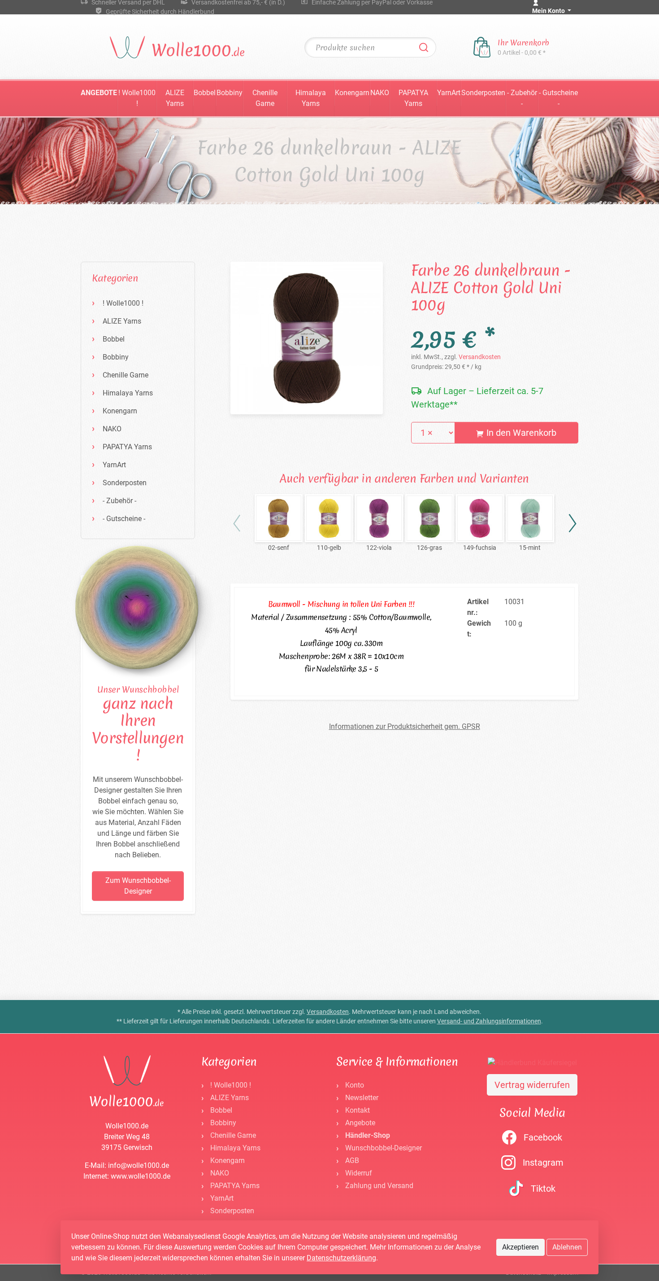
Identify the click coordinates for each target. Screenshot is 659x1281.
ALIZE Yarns (174, 98)
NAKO (379, 92)
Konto (354, 1085)
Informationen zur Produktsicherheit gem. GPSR (404, 726)
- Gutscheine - (558, 98)
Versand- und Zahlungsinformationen (489, 1021)
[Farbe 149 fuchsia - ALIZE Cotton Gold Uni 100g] (480, 518)
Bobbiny (230, 92)
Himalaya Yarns (310, 98)
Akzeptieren (520, 1247)
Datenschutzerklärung (341, 1258)
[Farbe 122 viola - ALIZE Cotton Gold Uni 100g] (379, 518)
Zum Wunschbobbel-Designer (138, 885)
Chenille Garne (264, 98)
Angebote (99, 92)
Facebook (543, 1137)
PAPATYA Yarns (413, 98)
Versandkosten (480, 356)
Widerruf (358, 1173)
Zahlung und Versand (379, 1185)
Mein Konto (549, 10)
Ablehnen (567, 1247)
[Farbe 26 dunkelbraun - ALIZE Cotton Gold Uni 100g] (306, 337)
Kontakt (357, 1110)
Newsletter (361, 1097)
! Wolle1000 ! (137, 98)
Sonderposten (483, 92)
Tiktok (543, 1188)
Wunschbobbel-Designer (383, 1148)
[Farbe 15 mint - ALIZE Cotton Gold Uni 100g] (530, 518)
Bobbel (205, 92)
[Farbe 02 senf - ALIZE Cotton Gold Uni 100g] (279, 518)
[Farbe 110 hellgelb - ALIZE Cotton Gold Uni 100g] (329, 518)
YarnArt (448, 92)
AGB (352, 1160)
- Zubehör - (522, 98)
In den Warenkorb (520, 432)
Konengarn (352, 92)
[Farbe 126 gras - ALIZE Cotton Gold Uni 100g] (429, 518)
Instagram (543, 1162)
